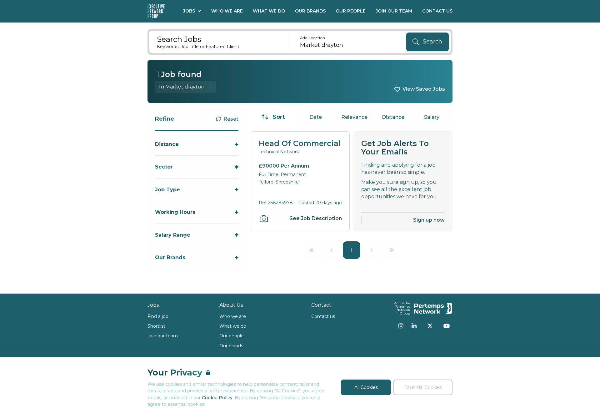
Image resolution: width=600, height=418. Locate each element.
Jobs (189, 11)
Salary (431, 117)
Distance (393, 117)
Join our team (163, 336)
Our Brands (310, 11)
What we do (232, 326)
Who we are (232, 316)
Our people (231, 336)
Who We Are (227, 11)
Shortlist (156, 326)
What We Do (269, 11)
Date (315, 117)
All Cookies (366, 387)
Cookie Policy (217, 397)
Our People (351, 11)
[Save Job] (263, 218)
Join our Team (394, 11)
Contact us (323, 316)
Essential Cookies (423, 387)
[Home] (156, 11)
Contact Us (437, 11)
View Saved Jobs (423, 89)
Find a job (158, 316)
